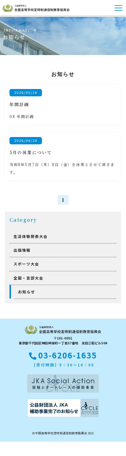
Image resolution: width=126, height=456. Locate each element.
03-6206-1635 (67, 355)
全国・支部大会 (28, 278)
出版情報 (22, 250)
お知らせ (26, 292)
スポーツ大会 (26, 264)
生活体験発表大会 (30, 236)
